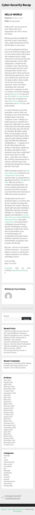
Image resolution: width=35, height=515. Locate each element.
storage (6, 479)
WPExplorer (20, 509)
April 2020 (7, 384)
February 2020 (9, 387)
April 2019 (7, 402)
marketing (8, 473)
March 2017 (8, 421)
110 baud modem (22, 96)
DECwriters (13, 101)
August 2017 (8, 417)
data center (8, 464)
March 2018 (8, 410)
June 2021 (7, 380)
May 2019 (7, 399)
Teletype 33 (14, 94)
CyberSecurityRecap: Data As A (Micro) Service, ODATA (15, 347)
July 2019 (7, 395)
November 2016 (10, 425)
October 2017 (9, 415)
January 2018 (9, 412)
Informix (8, 219)
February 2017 (9, 423)
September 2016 (10, 427)
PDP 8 (10, 96)
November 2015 (10, 442)
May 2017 (7, 419)
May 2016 (7, 434)
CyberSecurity (9, 462)
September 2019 (10, 393)
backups (7, 455)
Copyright (8, 268)
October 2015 (9, 445)
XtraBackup (8, 486)
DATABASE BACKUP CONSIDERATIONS (13, 497)
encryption (8, 466)
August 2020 (8, 382)
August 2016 (8, 430)
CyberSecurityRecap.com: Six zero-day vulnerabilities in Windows (17, 332)
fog (5, 468)
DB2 (6, 217)
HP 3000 (20, 103)
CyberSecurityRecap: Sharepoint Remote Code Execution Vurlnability (17, 343)
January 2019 (9, 408)
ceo (5, 458)
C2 (23, 182)
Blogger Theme (7, 509)
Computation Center (12, 175)
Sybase (14, 219)
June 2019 (7, 397)
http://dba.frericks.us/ (20, 270)
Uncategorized (14, 21)
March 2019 (8, 404)
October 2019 (9, 391)
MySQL (27, 217)
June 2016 (7, 432)
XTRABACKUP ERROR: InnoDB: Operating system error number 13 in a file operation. (17, 365)
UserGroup (8, 483)
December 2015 (9, 440)
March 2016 (8, 436)
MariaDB (21, 217)
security (7, 477)
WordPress (17, 511)
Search (6, 316)
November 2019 (10, 389)
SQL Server (12, 217)
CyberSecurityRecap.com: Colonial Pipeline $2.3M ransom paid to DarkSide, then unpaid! (16, 337)
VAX (21, 180)
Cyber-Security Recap (16, 5)
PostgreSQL (9, 222)
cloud (6, 460)
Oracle (26, 215)
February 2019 (9, 406)
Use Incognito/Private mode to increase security (15, 351)
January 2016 (9, 438)
